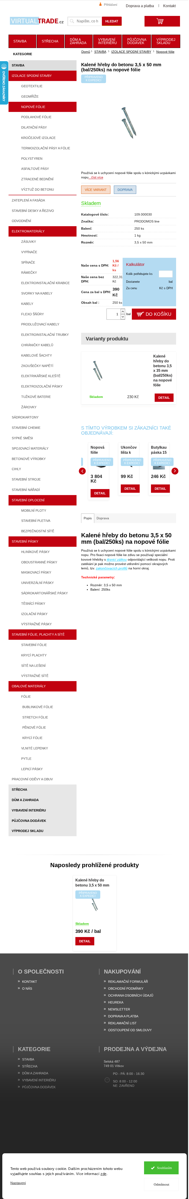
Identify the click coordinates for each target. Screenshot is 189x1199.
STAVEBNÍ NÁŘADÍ (26, 490)
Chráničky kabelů (37, 345)
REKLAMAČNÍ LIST (122, 1023)
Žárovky (28, 407)
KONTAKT (29, 981)
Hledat (111, 21)
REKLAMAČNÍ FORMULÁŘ (128, 981)
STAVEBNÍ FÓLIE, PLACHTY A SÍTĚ (38, 634)
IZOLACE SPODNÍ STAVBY (32, 76)
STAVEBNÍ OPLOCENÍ (28, 500)
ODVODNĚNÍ (21, 221)
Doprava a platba (140, 6)
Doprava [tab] (103, 518)
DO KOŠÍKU (158, 314)
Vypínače (29, 252)
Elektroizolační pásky (41, 386)
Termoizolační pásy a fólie (45, 148)
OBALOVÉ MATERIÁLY (29, 686)
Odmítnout (161, 1184)
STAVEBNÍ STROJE (26, 479)
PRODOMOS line (146, 221)
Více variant (96, 190)
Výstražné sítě (34, 676)
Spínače (28, 262)
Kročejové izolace (38, 138)
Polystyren (31, 158)
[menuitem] (22, 41)
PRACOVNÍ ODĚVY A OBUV (32, 779)
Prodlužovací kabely (40, 324)
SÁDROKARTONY (25, 417)
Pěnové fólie (34, 727)
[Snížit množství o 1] (123, 316)
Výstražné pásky (36, 624)
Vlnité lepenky (34, 748)
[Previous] (82, 471)
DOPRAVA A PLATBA (123, 1016)
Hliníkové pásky (35, 552)
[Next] (174, 471)
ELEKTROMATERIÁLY (28, 231)
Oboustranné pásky (39, 562)
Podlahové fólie (36, 117)
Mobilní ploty (33, 510)
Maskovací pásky (36, 572)
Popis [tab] (88, 518)
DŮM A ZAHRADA (25, 800)
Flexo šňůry (32, 314)
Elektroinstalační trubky (45, 335)
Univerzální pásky (37, 583)
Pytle (26, 758)
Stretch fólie (35, 717)
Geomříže (29, 96)
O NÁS (27, 988)
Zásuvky (28, 241)
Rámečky (29, 272)
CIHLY (16, 469)
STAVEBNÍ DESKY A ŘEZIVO (33, 211)
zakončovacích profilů (111, 568)
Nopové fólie (33, 107)
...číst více (96, 177)
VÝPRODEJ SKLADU (27, 831)
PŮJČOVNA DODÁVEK (29, 821)
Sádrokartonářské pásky (44, 593)
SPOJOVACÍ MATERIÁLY (30, 448)
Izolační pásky (34, 614)
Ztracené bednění (37, 179)
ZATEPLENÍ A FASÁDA (28, 200)
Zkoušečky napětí (37, 366)
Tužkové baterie (36, 397)
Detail (164, 398)
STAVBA (18, 65)
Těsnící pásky (33, 603)
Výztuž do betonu (37, 189)
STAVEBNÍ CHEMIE (26, 428)
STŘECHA (19, 789)
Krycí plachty (34, 655)
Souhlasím (164, 1168)
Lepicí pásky (32, 769)
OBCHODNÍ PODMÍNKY (125, 988)
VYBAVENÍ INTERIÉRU (29, 810)
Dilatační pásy (34, 127)
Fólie (26, 696)
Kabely (27, 304)
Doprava (125, 190)
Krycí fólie (32, 738)
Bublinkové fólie (37, 707)
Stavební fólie (34, 645)
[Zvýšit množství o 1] (123, 311)
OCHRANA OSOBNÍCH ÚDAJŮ (130, 995)
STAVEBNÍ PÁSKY (25, 541)
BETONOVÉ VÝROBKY (29, 459)
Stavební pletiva (35, 521)
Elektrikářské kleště (40, 376)
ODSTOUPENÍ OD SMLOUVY (130, 1030)
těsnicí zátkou (117, 559)
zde (103, 1174)
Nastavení (18, 1183)
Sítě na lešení (33, 665)
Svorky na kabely (36, 293)
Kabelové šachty (36, 355)
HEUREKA (115, 1002)
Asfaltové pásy (35, 169)
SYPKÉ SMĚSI (22, 438)
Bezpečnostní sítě (37, 531)
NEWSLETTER (119, 1009)
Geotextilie (31, 86)
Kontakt (169, 6)
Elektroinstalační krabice (45, 283)
